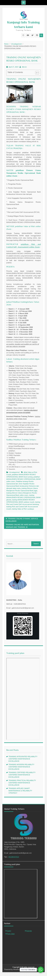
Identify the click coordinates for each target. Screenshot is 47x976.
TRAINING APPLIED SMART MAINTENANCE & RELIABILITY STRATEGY (20, 790)
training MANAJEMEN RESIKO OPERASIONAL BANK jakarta (23, 497)
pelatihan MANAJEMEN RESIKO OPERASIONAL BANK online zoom (23, 479)
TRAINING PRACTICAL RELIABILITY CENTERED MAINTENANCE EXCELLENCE (22, 782)
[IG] (23, 35)
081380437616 (13, 857)
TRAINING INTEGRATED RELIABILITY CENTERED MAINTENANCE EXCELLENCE (23, 759)
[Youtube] (28, 35)
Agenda (29, 931)
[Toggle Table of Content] (36, 73)
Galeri (9, 931)
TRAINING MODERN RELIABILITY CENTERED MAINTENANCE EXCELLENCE (21, 767)
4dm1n (24, 67)
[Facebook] (37, 35)
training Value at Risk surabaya (23, 509)
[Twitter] (32, 35)
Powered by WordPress (12, 969)
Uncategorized (14, 472)
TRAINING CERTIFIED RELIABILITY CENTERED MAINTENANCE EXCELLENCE (22, 775)
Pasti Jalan (11, 934)
